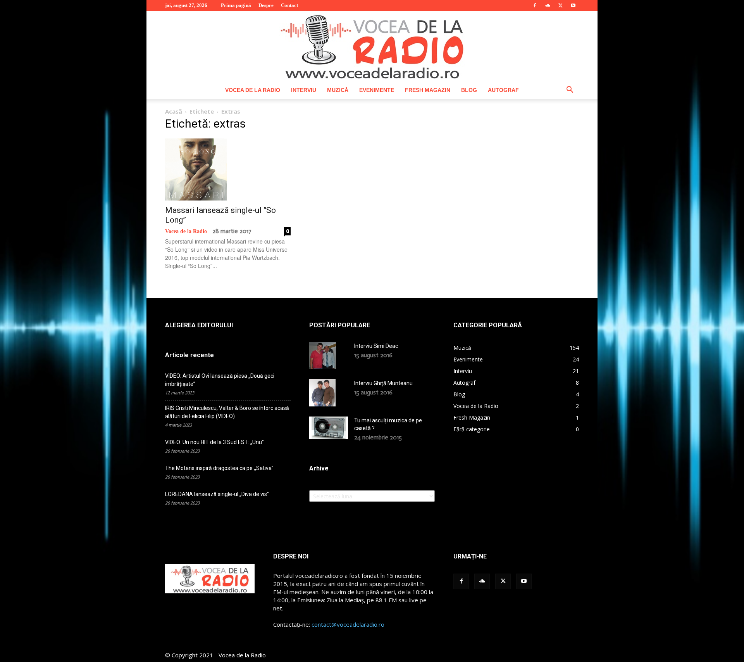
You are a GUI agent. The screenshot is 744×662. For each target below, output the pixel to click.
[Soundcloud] (547, 5)
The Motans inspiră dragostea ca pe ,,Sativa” (219, 468)
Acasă (173, 111)
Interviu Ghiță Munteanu (383, 383)
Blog (469, 90)
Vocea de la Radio (252, 90)
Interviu (303, 90)
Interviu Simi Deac (376, 346)
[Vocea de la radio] (372, 46)
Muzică (337, 90)
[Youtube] (573, 5)
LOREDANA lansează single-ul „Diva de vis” (217, 494)
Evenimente (376, 90)
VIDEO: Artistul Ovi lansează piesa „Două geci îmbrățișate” (219, 380)
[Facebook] (535, 5)
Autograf (503, 90)
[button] (569, 90)
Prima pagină (236, 5)
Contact (289, 5)
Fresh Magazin (427, 90)
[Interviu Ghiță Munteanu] (322, 392)
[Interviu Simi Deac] (322, 355)
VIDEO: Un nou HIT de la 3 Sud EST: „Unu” (214, 442)
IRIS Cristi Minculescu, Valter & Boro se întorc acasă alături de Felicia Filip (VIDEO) (227, 412)
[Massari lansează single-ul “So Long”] (228, 169)
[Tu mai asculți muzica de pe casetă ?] (328, 428)
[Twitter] (560, 5)
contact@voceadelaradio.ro (348, 624)
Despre (266, 5)
